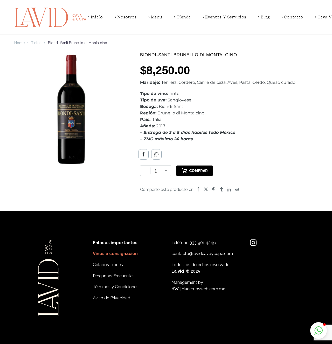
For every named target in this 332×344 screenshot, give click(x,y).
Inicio (97, 17)
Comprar (198, 171)
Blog (265, 17)
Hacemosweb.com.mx (203, 288)
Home (19, 43)
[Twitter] (206, 189)
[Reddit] (237, 189)
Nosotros (126, 17)
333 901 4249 (203, 242)
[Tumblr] (221, 189)
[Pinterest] (214, 189)
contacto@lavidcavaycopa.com (202, 253)
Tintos (36, 43)
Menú (156, 17)
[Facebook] (143, 154)
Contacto (293, 17)
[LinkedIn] (229, 189)
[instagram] (253, 242)
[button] (318, 330)
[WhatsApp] (156, 154)
